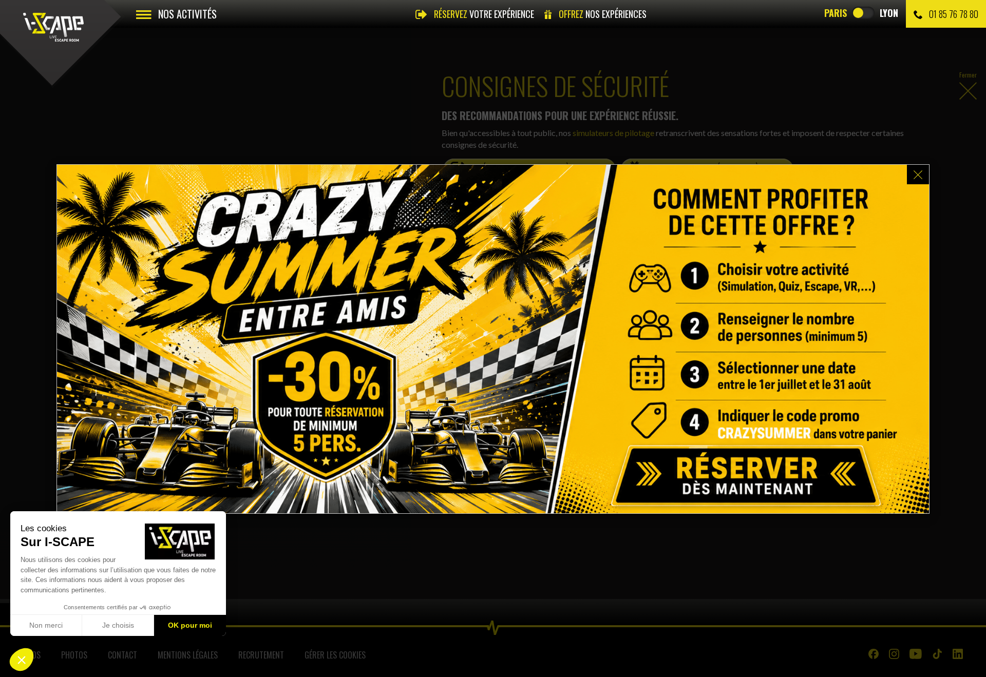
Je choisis (118, 625)
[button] (21, 659)
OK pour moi (190, 625)
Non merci (46, 625)
